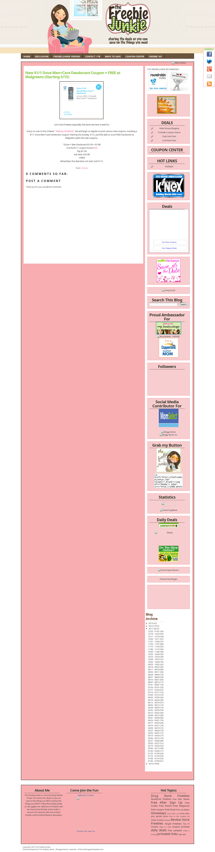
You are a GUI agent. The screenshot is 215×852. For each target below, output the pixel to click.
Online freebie (157, 820)
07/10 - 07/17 (154, 692)
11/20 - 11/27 (154, 644)
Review (176, 819)
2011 (151, 628)
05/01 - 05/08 (154, 718)
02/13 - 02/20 (154, 745)
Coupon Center (134, 56)
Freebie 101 (155, 56)
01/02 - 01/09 (154, 761)
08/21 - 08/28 (154, 677)
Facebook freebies (161, 799)
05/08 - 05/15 (154, 715)
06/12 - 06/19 (154, 702)
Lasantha (72, 849)
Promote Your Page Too (86, 831)
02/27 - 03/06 (154, 740)
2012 (151, 626)
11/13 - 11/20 (154, 646)
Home (26, 56)
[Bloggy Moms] (168, 423)
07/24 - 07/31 (154, 687)
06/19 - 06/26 (154, 700)
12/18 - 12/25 (154, 634)
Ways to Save (113, 56)
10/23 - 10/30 (154, 654)
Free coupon (157, 809)
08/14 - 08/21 (154, 679)
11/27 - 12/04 (154, 641)
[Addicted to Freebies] (85, 828)
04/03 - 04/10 (154, 728)
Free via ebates (183, 809)
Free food (170, 809)
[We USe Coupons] (168, 554)
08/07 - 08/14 (154, 682)
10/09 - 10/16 (154, 659)
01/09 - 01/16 (154, 758)
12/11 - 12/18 (154, 636)
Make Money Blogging (169, 128)
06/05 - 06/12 (154, 705)
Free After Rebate (181, 799)
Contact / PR (92, 56)
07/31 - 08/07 (154, 684)
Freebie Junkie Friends (66, 56)
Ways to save (165, 827)
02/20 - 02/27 (154, 743)
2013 (151, 623)
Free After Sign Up (166, 802)
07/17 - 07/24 (154, 690)
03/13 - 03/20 (154, 735)
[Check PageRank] (168, 510)
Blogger (173, 579)
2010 (151, 763)
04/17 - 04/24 (154, 723)
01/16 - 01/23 (154, 756)
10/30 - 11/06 (154, 651)
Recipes (167, 820)
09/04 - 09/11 (154, 672)
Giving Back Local (173, 814)
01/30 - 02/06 (154, 751)
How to (172, 816)
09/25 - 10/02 (154, 664)
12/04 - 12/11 (154, 639)
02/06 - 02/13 (154, 748)
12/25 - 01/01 (154, 631)
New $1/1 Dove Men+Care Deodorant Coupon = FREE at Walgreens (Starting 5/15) (72, 75)
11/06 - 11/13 (154, 649)
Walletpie (169, 166)
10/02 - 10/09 (154, 662)
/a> (176, 426)
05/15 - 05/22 (154, 712)
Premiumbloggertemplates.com (91, 849)
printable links (167, 834)
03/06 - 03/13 (154, 738)
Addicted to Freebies (86, 795)
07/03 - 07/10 (154, 695)
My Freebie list (183, 816)
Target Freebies (173, 823)
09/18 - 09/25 (154, 667)
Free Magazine (181, 805)
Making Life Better (65, 131)
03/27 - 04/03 (154, 730)
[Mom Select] (168, 417)
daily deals (159, 830)
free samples (175, 830)
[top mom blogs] (168, 548)
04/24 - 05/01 (154, 720)
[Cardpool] (168, 560)
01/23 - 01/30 (154, 753)
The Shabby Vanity (46, 849)
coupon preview (181, 826)
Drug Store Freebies (170, 796)
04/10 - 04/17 (154, 725)
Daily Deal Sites (169, 136)
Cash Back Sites (169, 140)
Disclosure (42, 56)
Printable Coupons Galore (169, 132)
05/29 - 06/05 (154, 707)
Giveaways (158, 813)
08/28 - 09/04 (154, 674)
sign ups (182, 834)
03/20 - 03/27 (154, 733)
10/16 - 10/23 (154, 656)
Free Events (165, 805)
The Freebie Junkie (42, 847)
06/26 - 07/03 (154, 697)
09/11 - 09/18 (154, 669)
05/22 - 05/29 (154, 710)
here (95, 147)
